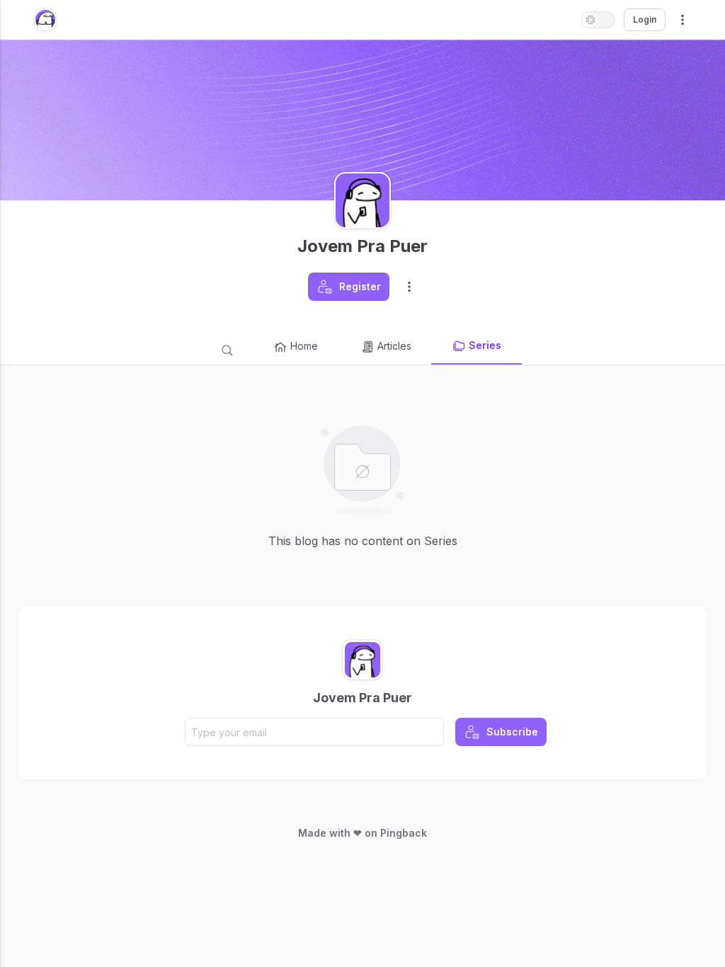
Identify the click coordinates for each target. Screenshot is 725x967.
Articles (394, 346)
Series (485, 345)
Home (304, 346)
